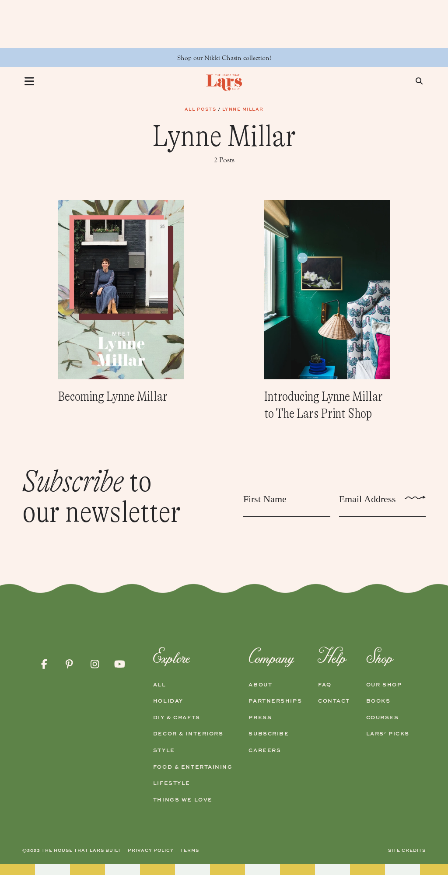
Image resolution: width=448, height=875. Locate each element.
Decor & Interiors (188, 733)
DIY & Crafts (176, 717)
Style (164, 750)
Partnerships (275, 700)
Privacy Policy (151, 850)
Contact (334, 700)
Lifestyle (171, 783)
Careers (264, 750)
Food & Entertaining (193, 766)
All (159, 684)
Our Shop (384, 684)
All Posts (201, 109)
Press (260, 717)
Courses (382, 717)
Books (378, 700)
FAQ (325, 684)
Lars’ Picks (388, 733)
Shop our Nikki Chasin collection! (224, 58)
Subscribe (268, 733)
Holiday (168, 700)
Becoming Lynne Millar (113, 396)
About (260, 684)
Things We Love (183, 799)
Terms (189, 850)
